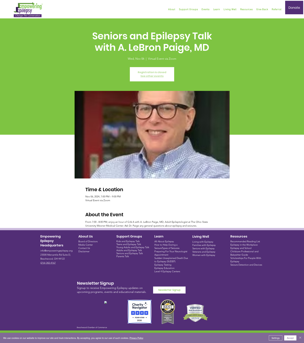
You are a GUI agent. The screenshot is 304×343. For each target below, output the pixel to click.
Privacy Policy (136, 338)
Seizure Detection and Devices (246, 264)
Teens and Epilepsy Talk (128, 244)
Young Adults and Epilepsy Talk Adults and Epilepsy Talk (132, 249)
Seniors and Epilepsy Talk (129, 253)
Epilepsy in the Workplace (244, 244)
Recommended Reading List (245, 241)
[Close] (300, 337)
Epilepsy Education (164, 268)
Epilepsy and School (241, 248)
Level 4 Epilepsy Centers (167, 271)
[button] (189, 9)
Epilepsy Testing (162, 264)
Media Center (85, 244)
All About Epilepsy (164, 241)
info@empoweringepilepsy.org (56, 250)
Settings (276, 338)
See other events (152, 76)
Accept (290, 338)
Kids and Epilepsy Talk (128, 241)
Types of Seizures (170, 248)
